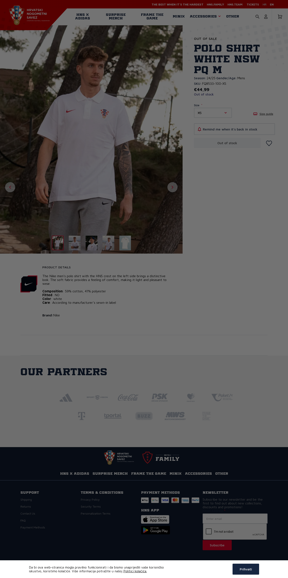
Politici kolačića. (135, 571)
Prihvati (246, 569)
